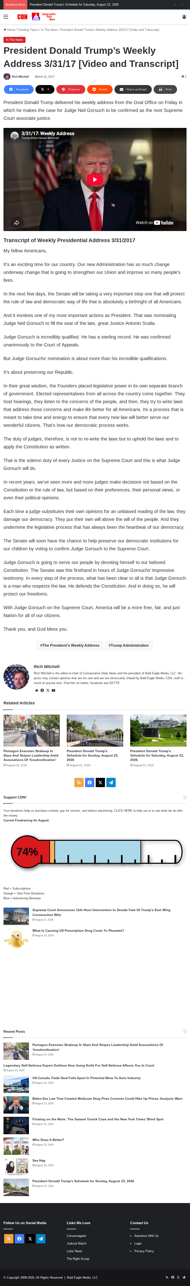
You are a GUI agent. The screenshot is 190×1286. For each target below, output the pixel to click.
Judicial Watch (76, 1243)
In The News (49, 30)
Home (10, 30)
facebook (96, 683)
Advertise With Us (146, 1236)
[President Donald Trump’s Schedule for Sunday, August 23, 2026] (95, 730)
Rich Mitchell (20, 76)
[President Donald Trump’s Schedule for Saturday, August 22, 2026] (158, 730)
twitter (84, 683)
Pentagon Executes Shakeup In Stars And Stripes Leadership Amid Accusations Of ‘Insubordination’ (30, 755)
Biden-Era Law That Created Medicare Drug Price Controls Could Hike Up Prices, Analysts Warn (107, 1098)
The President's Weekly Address (70, 645)
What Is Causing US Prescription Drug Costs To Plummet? (78, 930)
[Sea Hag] (16, 1166)
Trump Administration (130, 645)
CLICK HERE (123, 810)
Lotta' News (74, 1251)
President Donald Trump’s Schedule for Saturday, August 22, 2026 (74, 4)
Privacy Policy (144, 1251)
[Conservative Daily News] (37, 17)
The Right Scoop (78, 1259)
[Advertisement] (95, 989)
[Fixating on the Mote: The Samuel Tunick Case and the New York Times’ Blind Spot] (16, 1125)
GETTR (114, 683)
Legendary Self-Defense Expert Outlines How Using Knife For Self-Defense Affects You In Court (78, 1065)
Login (138, 1243)
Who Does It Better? (48, 1140)
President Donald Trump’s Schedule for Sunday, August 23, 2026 (92, 755)
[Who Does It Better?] (16, 1146)
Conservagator (76, 1236)
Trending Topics (28, 30)
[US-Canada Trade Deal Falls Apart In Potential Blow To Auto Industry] (16, 1084)
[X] (48, 690)
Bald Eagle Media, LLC (82, 1277)
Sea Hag (38, 1160)
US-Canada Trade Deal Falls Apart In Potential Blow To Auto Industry (86, 1078)
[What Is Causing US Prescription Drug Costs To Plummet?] (16, 939)
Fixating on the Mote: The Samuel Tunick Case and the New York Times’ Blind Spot (98, 1119)
